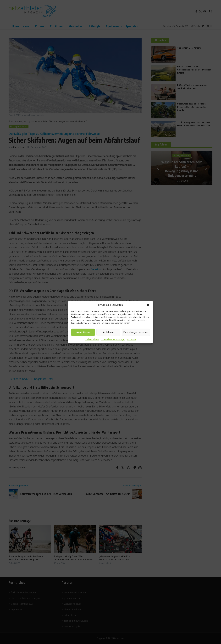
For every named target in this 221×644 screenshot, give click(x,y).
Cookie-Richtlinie (92, 339)
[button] (148, 305)
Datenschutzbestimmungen (113, 339)
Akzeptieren (83, 332)
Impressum (131, 339)
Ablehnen (108, 332)
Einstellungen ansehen (135, 332)
